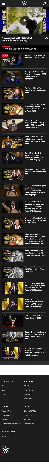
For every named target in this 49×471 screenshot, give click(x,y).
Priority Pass (28, 398)
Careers (4, 390)
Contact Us (28, 415)
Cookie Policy (29, 424)
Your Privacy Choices (7, 424)
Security (27, 419)
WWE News (28, 386)
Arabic (4, 436)
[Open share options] (46, 38)
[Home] (24, 3)
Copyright (5, 419)
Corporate (5, 386)
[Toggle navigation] (3, 3)
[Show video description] (41, 38)
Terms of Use (6, 411)
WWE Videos (28, 390)
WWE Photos (28, 394)
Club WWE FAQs (29, 411)
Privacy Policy (7, 415)
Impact (4, 394)
